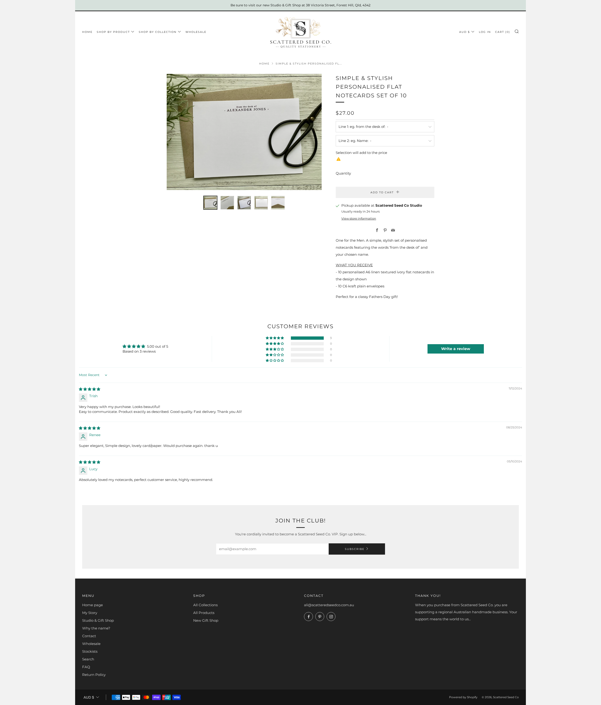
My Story (89, 612)
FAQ (86, 667)
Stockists (89, 651)
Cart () (502, 32)
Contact (89, 636)
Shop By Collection (158, 32)
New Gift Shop (205, 620)
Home (87, 32)
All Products (203, 612)
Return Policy (94, 674)
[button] (210, 203)
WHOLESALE (195, 32)
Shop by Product (113, 32)
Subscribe (354, 549)
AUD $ (464, 32)
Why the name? (96, 628)
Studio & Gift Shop (98, 620)
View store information (358, 218)
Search (88, 659)
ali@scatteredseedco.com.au (329, 605)
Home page (92, 605)
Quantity (343, 173)
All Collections (205, 605)
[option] (244, 132)
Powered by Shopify (463, 697)
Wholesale (91, 643)
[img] (89, 389)
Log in (485, 32)
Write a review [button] (455, 349)
